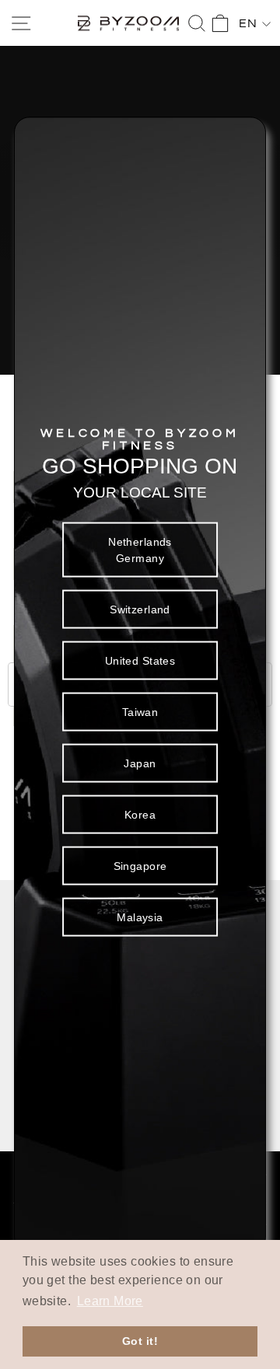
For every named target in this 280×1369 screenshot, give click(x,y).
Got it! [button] (140, 1341)
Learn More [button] (110, 1301)
